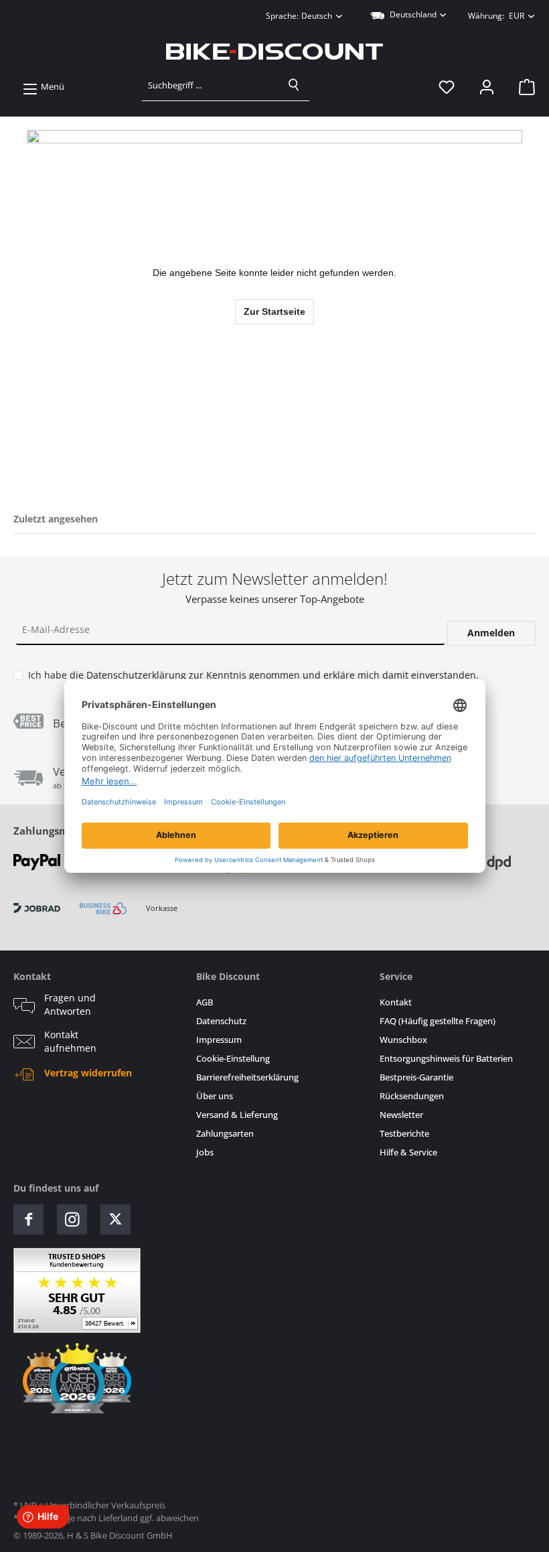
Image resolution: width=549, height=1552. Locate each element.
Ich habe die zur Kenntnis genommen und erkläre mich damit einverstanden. (253, 674)
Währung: (496, 15)
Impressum (219, 1040)
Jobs (205, 1152)
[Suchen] (294, 85)
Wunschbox (403, 1040)
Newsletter (401, 1115)
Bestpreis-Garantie (416, 1077)
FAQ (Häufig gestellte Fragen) (437, 1021)
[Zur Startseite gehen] (274, 52)
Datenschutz (221, 1021)
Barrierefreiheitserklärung (247, 1077)
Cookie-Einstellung (233, 1058)
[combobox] (210, 85)
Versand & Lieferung (237, 1115)
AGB (204, 1002)
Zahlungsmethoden (62, 830)
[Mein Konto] (486, 87)
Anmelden (491, 632)
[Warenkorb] (523, 87)
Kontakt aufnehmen (70, 1041)
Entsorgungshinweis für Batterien (446, 1058)
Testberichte (404, 1133)
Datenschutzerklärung (136, 674)
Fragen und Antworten (70, 1004)
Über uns (214, 1096)
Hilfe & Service (408, 1152)
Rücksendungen (412, 1096)
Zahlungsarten (225, 1133)
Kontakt (396, 1002)
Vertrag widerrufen (88, 1073)
